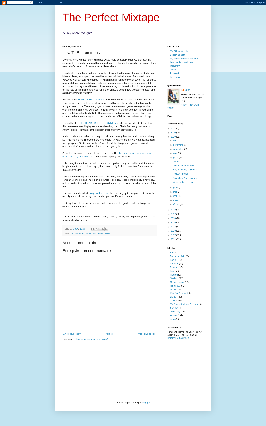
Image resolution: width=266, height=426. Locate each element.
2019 (173, 137)
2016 (173, 218)
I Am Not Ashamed (179, 293)
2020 (173, 132)
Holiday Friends (180, 174)
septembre (178, 149)
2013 (173, 231)
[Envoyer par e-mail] (92, 229)
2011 (173, 239)
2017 (173, 214)
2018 (173, 209)
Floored (174, 275)
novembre (178, 145)
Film (172, 271)
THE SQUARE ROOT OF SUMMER (97, 123)
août (175, 153)
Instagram (175, 66)
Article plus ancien (147, 334)
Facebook (175, 77)
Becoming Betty (177, 55)
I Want (176, 161)
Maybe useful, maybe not (185, 169)
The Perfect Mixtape (110, 17)
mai (175, 192)
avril (175, 196)
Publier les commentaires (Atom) (92, 339)
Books (78, 233)
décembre (178, 140)
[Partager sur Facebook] (103, 229)
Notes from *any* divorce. (185, 178)
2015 (173, 222)
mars (176, 200)
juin (175, 187)
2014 (173, 226)
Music (173, 300)
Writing (107, 233)
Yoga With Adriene (99, 193)
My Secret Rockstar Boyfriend (184, 58)
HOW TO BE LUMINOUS (91, 99)
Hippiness (86, 233)
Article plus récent (72, 334)
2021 (173, 128)
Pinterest (174, 73)
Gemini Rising (177, 282)
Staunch (174, 308)
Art (73, 233)
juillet (176, 157)
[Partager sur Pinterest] (106, 229)
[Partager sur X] (99, 229)
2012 (173, 235)
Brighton (174, 264)
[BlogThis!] (96, 229)
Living (100, 233)
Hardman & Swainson (178, 338)
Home (94, 233)
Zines (173, 319)
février (176, 204)
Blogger (146, 402)
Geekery (174, 278)
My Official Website (179, 51)
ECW (187, 90)
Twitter (173, 69)
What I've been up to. (183, 182)
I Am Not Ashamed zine (181, 62)
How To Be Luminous (183, 165)
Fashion (174, 267)
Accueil (109, 334)
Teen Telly (175, 311)
